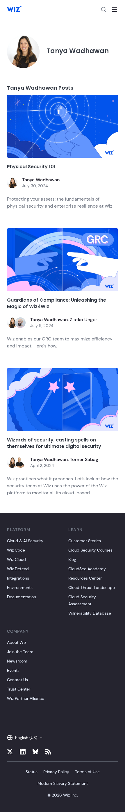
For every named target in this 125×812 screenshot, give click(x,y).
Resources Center (85, 578)
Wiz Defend (18, 568)
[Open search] (103, 9)
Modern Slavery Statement (63, 783)
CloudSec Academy (87, 568)
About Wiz (16, 642)
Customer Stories (84, 540)
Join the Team (20, 651)
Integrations (18, 578)
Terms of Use (87, 771)
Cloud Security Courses (90, 550)
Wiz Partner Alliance (25, 698)
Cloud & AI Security (25, 540)
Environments (20, 587)
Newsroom (17, 661)
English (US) (26, 737)
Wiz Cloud (16, 559)
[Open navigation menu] (114, 9)
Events (13, 670)
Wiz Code (16, 550)
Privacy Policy (56, 771)
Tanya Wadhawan (41, 180)
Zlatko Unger (83, 320)
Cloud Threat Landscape (91, 587)
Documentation (21, 596)
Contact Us (17, 679)
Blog (72, 559)
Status (32, 771)
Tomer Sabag (84, 459)
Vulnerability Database (89, 613)
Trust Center (18, 689)
